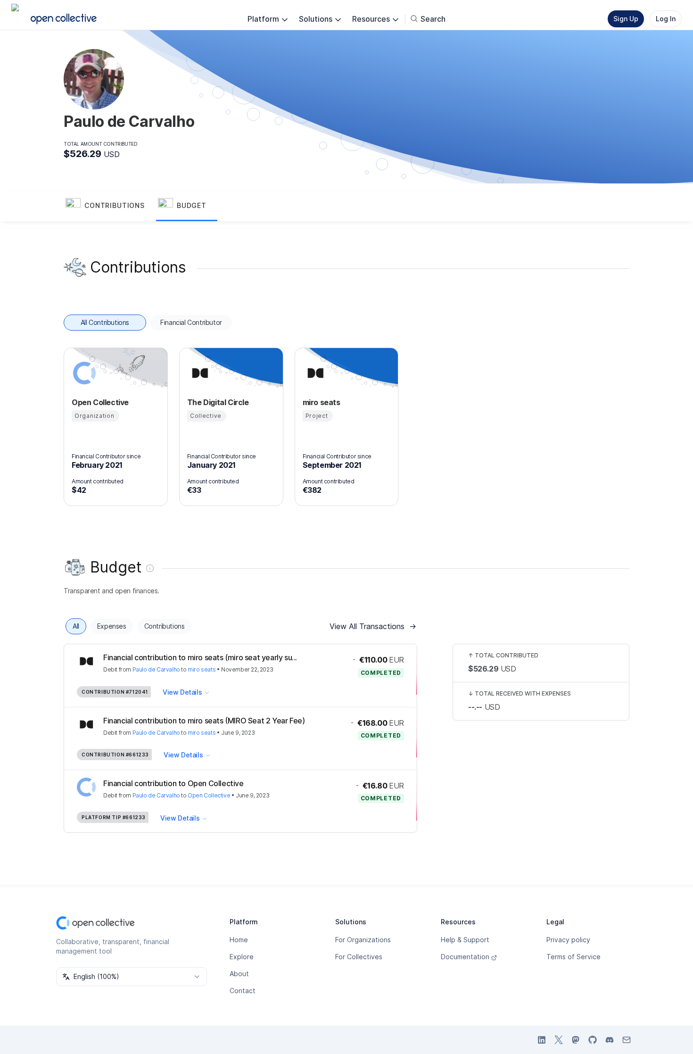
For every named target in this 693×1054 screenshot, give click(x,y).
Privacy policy (568, 940)
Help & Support (465, 940)
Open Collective (209, 795)
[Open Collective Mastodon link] (575, 1039)
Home (239, 940)
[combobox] (131, 976)
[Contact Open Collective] (626, 1039)
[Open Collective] (83, 373)
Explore (242, 957)
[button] (110, 206)
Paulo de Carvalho (156, 669)
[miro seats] (314, 373)
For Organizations (363, 940)
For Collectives (358, 957)
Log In (666, 19)
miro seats (201, 669)
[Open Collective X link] (558, 1039)
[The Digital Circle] (198, 373)
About (239, 974)
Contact (243, 991)
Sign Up (625, 19)
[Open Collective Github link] (592, 1039)
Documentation (465, 957)
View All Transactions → (373, 626)
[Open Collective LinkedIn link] (541, 1039)
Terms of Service (573, 957)
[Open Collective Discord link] (609, 1039)
